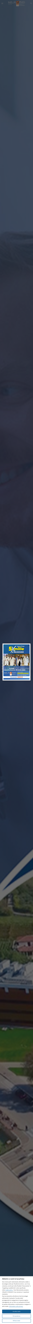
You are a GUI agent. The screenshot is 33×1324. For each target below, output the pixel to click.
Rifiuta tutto (16, 1320)
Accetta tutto (16, 1311)
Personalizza (16, 1316)
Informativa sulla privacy (16, 1306)
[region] (16, 1300)
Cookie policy (9, 1290)
